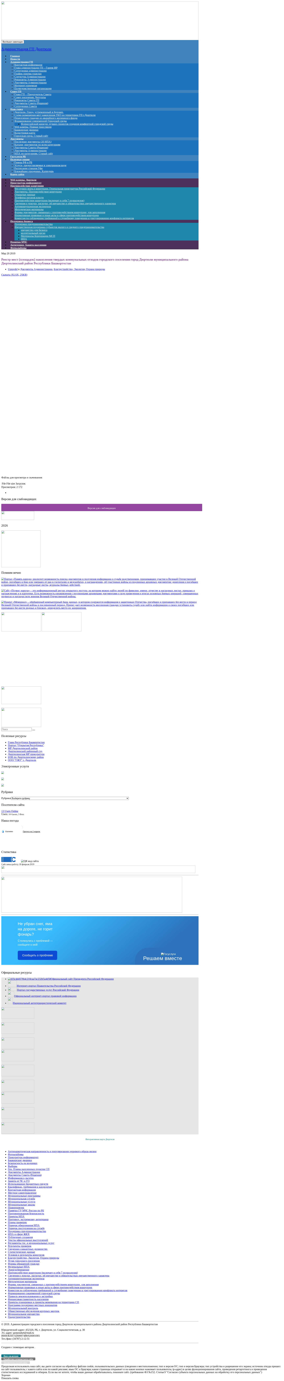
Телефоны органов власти (29, 197)
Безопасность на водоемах (22, 1163)
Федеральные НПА (19, 1266)
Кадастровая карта (24, 132)
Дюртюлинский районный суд (25, 751)
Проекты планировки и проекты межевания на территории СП (43, 1302)
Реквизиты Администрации (30, 79)
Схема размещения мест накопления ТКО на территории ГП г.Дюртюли (55, 115)
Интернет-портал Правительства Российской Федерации (49, 985)
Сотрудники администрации (30, 70)
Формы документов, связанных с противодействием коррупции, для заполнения (59, 212)
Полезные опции (20, 159)
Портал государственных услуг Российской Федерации (48, 990)
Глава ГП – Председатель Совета (32, 94)
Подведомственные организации (33, 88)
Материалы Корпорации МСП (38, 236)
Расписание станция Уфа (28, 168)
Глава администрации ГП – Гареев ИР (36, 67)
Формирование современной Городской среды (40, 121)
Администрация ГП (21, 62)
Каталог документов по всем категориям (37, 144)
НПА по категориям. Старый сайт (33, 153)
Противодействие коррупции (27, 185)
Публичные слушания (20, 1237)
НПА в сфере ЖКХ (19, 1234)
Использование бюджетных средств (28, 1184)
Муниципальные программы (24, 1195)
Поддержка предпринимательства (33, 224)
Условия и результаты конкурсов (26, 1255)
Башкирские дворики (26, 129)
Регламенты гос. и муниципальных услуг (31, 1243)
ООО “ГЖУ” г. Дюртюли (22, 760)
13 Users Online (9, 811)
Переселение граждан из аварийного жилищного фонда (45, 118)
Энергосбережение (18, 1269)
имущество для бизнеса (34, 230)
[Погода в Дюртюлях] (21, 828)
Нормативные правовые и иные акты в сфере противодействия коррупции (56, 215)
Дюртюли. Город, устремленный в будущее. (39, 112)
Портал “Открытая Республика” (26, 745)
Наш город (16, 109)
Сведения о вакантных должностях (27, 1249)
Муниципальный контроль (23, 1308)
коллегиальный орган (33, 233)
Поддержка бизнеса (21, 221)
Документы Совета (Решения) (31, 103)
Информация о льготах (21, 1178)
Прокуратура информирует (23, 1157)
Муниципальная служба (21, 1198)
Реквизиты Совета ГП (26, 100)
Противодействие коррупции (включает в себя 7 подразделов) (49, 200)
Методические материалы (29, 209)
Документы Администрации (30, 82)
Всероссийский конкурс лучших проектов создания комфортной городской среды (67, 124)
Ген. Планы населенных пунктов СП (28, 1169)
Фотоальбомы (18, 248)
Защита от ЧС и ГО (19, 1181)
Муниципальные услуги (21, 1201)
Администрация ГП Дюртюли (26, 49)
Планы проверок (17, 1222)
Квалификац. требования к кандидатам (30, 1186)
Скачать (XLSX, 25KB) (14, 274)
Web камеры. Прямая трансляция (32, 127)
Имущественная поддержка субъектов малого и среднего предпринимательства (59, 227)
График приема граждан (28, 73)
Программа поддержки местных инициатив (32, 1305)
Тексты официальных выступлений (28, 1240)
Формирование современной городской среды (34, 1293)
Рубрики (6, 798)
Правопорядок (16, 1207)
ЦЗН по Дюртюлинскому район (26, 757)
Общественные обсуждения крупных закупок (33, 1311)
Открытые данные (24, 194)
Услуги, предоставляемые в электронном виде (40, 165)
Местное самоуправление (22, 1192)
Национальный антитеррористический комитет (39, 1003)
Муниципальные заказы (21, 1204)
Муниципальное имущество (24, 1314)
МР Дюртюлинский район (23, 748)
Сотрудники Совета (25, 106)
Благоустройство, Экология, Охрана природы (79, 269)
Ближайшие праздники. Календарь (34, 171)
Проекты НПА (16, 1216)
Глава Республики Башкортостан (26, 742)
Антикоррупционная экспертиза (32, 206)
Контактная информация (28, 64)
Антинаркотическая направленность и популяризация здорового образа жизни (52, 1151)
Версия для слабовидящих (102, 508)
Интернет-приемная (25, 85)
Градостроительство (19, 1317)
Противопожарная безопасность (26, 1213)
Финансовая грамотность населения (28, 1299)
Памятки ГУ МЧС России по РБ (26, 1210)
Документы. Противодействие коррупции (38, 191)
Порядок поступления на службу (26, 1228)
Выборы (12, 1166)
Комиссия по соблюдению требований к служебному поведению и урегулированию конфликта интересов (74, 218)
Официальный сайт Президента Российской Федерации (82, 979)
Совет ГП (15, 91)
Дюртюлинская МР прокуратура (26, 754)
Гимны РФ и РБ (23, 162)
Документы (17, 139)
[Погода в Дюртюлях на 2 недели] (31, 831)
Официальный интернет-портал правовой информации (45, 996)
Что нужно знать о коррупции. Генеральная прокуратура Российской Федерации (59, 188)
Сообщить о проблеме (37, 955)
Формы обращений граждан (23, 1263)
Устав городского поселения (24, 1260)
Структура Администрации (30, 76)
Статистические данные (21, 1252)
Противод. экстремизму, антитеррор (28, 1219)
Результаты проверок (19, 1246)
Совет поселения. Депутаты (30, 97)
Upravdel (13, 269)
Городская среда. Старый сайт (31, 135)
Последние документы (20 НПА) (32, 141)
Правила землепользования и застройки (30, 1296)
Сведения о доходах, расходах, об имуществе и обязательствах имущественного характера (65, 203)
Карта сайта (17, 174)
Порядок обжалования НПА (24, 1225)
